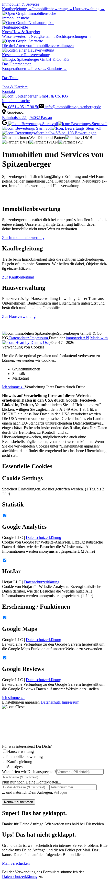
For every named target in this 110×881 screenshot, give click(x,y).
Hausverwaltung (20, 751)
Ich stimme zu (13, 387)
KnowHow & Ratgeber (21, 32)
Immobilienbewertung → (52, 9)
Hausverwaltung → (89, 9)
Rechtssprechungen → (74, 36)
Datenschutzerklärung (43, 537)
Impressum (39, 338)
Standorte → (57, 68)
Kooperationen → (16, 68)
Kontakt (8, 91)
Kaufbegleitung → (17, 9)
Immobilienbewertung (25, 756)
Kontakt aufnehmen (18, 802)
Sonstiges (15, 767)
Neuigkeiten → (43, 36)
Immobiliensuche (16, 101)
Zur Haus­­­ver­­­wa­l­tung (19, 316)
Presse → (39, 68)
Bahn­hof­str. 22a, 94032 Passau (27, 117)
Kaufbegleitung (19, 761)
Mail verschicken (16, 863)
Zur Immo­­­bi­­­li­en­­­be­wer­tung (23, 237)
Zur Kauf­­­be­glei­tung (18, 277)
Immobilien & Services (20, 4)
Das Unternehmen (16, 64)
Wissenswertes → (16, 36)
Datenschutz (19, 338)
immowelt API (77, 338)
